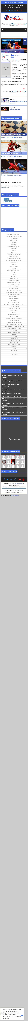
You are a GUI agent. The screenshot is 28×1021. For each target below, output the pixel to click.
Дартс (14, 274)
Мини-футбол (14, 288)
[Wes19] (4, 461)
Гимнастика (14, 266)
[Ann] (8, 457)
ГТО (14, 356)
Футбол (14, 346)
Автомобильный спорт (14, 236)
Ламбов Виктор (17, 393)
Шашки (14, 352)
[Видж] (13, 466)
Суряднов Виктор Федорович (11, 153)
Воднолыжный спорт (14, 258)
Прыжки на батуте (14, 308)
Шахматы (14, 350)
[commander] (22, 457)
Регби (14, 312)
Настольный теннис (14, 294)
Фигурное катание (14, 344)
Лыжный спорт (14, 286)
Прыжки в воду (14, 306)
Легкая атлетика (14, 284)
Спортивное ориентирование (14, 326)
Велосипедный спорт (14, 254)
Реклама (13, 492)
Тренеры (5, 43)
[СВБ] (4, 466)
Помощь (7, 492)
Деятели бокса (6, 40)
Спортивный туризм (14, 328)
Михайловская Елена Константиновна (13, 134)
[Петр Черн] (4, 457)
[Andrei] (22, 461)
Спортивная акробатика (14, 324)
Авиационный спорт (14, 234)
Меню (5, 30)
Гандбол (14, 264)
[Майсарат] (13, 461)
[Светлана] (18, 457)
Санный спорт (14, 316)
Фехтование (14, 342)
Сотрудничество (9, 490)
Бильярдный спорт (14, 246)
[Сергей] (18, 466)
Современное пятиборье (14, 322)
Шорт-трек (14, 354)
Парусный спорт (14, 296)
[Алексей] (22, 466)
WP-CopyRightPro (15, 495)
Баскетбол (14, 242)
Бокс (14, 250)
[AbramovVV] (8, 466)
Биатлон (14, 244)
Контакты (20, 492)
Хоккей (13, 348)
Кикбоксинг (14, 278)
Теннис (14, 334)
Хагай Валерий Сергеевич (10, 172)
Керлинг (14, 276)
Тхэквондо (14, 338)
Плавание (14, 300)
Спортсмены (16, 40)
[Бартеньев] (18, 461)
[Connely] (13, 457)
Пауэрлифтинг (14, 298)
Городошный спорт (14, 270)
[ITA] (8, 461)
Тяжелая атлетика (14, 340)
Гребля (13, 272)
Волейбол (14, 262)
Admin (7, 55)
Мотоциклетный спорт (14, 292)
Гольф (14, 268)
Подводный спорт (14, 302)
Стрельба (14, 330)
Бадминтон (14, 240)
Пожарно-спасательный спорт (14, 304)
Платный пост (19, 490)
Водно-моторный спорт (14, 260)
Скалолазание (14, 320)
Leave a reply (18, 137)
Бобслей (14, 248)
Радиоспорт (14, 310)
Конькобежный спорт (14, 282)
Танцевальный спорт (14, 332)
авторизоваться (5, 187)
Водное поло (14, 256)
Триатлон (14, 336)
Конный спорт (14, 280)
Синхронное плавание (14, 318)
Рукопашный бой (14, 314)
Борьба (13, 252)
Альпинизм (14, 238)
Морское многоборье (14, 290)
